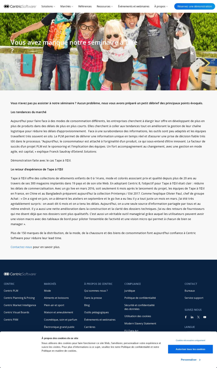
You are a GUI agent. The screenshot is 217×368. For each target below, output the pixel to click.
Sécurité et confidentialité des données (139, 307)
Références (85, 6)
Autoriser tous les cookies (190, 349)
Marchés (65, 6)
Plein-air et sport (54, 305)
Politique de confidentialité (140, 298)
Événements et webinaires (133, 6)
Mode (47, 290)
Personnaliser (189, 359)
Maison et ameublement (58, 312)
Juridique (129, 290)
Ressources (103, 6)
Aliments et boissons (56, 298)
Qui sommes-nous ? (96, 290)
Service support (194, 298)
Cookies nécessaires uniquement (190, 340)
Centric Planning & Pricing (19, 298)
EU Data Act (131, 331)
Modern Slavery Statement (140, 323)
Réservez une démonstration (194, 6)
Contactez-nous (21, 247)
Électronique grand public (59, 327)
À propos (159, 6)
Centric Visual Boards (16, 312)
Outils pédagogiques (96, 312)
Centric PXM (11, 319)
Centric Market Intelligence (20, 305)
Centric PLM (11, 290)
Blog (87, 305)
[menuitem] (21, 290)
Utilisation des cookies (137, 316)
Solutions (47, 6)
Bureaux (190, 290)
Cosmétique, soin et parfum (60, 319)
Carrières (89, 327)
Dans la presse (93, 298)
